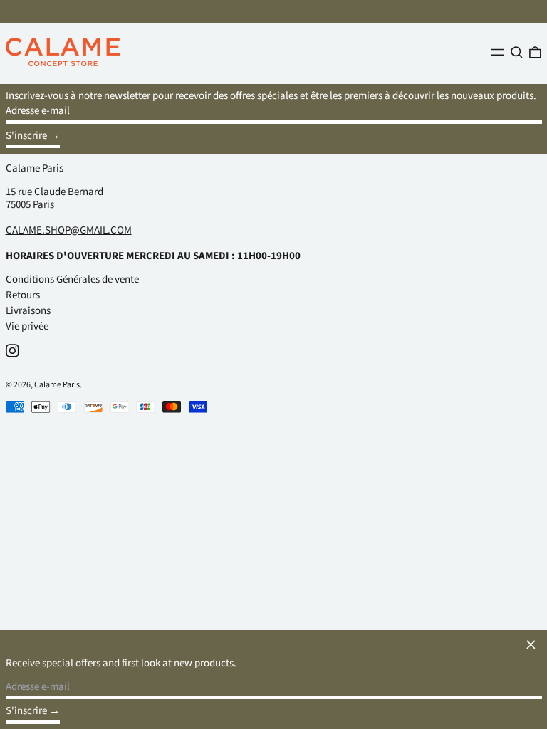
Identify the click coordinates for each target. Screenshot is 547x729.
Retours (23, 295)
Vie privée (27, 326)
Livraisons (28, 310)
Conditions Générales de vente (72, 279)
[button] (516, 52)
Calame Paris (34, 168)
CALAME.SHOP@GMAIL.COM (69, 230)
